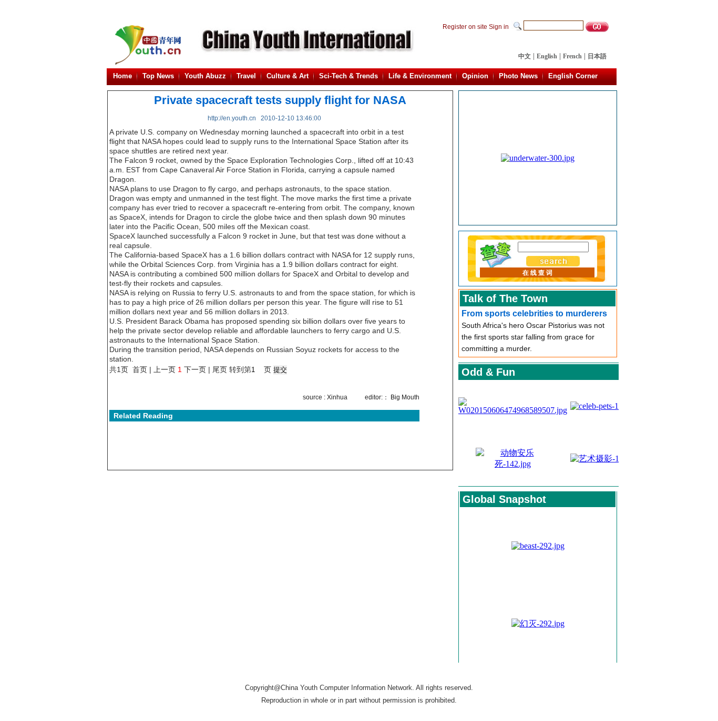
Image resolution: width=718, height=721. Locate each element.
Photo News (518, 76)
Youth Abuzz (205, 76)
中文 (524, 56)
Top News (158, 76)
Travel (246, 76)
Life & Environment (420, 76)
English (547, 56)
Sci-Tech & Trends (348, 76)
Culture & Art (287, 76)
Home (122, 76)
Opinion (475, 76)
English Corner (573, 76)
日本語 (597, 56)
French (572, 56)
